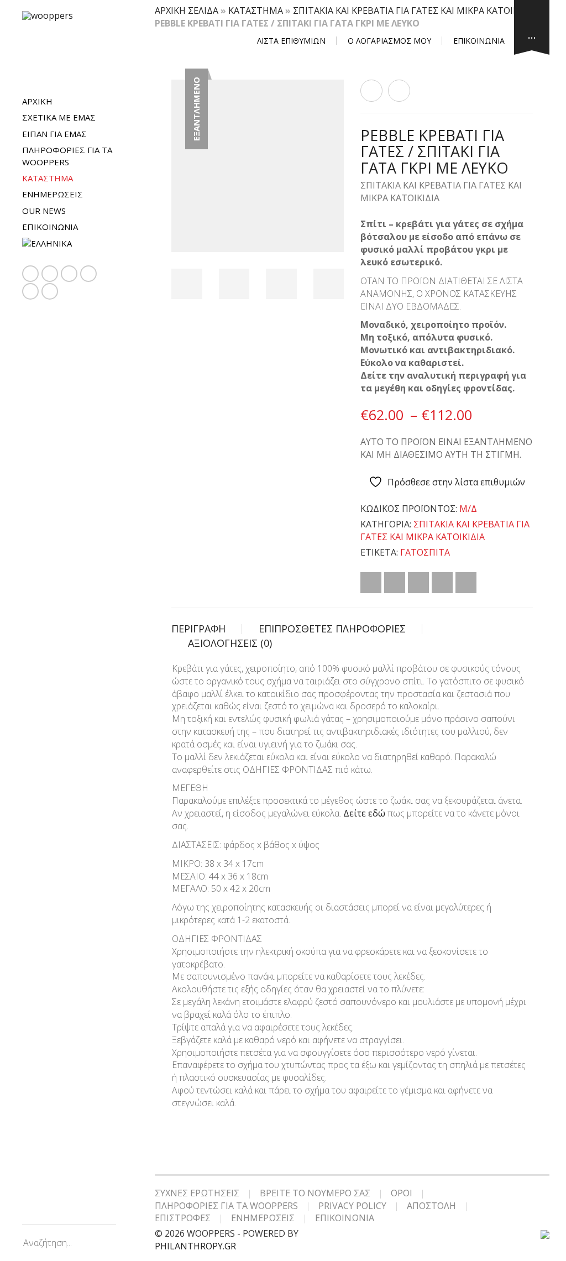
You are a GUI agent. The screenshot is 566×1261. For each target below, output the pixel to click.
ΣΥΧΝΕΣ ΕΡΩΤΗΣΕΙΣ (197, 1193)
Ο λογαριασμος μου (389, 40)
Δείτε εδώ (364, 813)
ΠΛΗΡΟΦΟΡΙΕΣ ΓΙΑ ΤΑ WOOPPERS (67, 155)
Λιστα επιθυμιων (291, 40)
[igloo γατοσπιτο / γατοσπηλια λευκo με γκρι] (399, 91)
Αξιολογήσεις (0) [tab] (230, 643)
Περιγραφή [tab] (198, 628)
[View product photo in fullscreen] (325, 233)
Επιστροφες (183, 1218)
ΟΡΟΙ (401, 1193)
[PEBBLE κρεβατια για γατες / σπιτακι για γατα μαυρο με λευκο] (371, 91)
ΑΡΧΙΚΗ (37, 101)
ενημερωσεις (52, 194)
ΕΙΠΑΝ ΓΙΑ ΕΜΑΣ (54, 133)
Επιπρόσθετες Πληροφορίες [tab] (332, 628)
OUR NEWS (44, 210)
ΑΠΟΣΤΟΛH (431, 1206)
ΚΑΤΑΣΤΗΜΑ (47, 178)
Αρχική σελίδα (186, 10)
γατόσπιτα (425, 552)
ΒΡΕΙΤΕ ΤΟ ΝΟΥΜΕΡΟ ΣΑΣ (315, 1193)
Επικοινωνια (50, 226)
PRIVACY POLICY (352, 1206)
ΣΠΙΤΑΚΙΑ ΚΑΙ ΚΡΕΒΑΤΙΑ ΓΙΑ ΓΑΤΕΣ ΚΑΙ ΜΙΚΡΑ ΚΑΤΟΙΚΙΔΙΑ (414, 10)
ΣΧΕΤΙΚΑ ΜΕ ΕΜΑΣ (59, 117)
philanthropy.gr (195, 1246)
